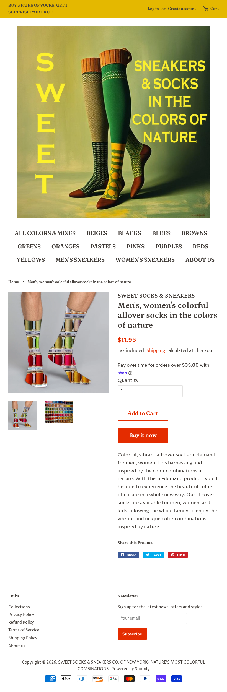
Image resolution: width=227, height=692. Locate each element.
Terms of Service (23, 630)
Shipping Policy (22, 638)
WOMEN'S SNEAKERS (145, 259)
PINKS (136, 246)
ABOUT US (200, 259)
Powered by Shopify (131, 669)
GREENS (29, 246)
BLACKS (129, 233)
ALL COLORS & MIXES (45, 233)
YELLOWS (31, 259)
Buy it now (143, 434)
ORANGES (65, 246)
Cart (214, 8)
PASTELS (103, 246)
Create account (182, 8)
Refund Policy (21, 622)
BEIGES (96, 233)
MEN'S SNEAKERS (80, 259)
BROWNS (194, 233)
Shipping (155, 351)
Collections (19, 607)
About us (16, 646)
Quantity (128, 380)
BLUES (161, 233)
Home (13, 282)
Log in (153, 8)
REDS (200, 246)
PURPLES (168, 246)
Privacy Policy (21, 615)
